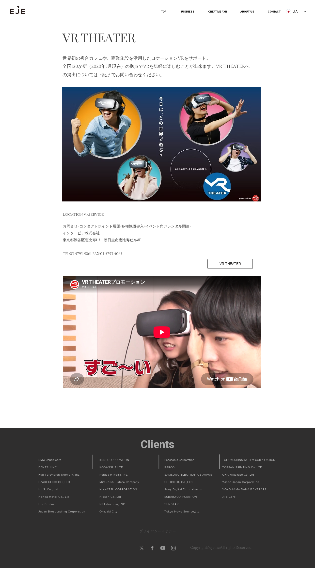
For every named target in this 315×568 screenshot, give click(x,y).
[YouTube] (163, 548)
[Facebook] (152, 548)
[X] (142, 548)
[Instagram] (173, 548)
